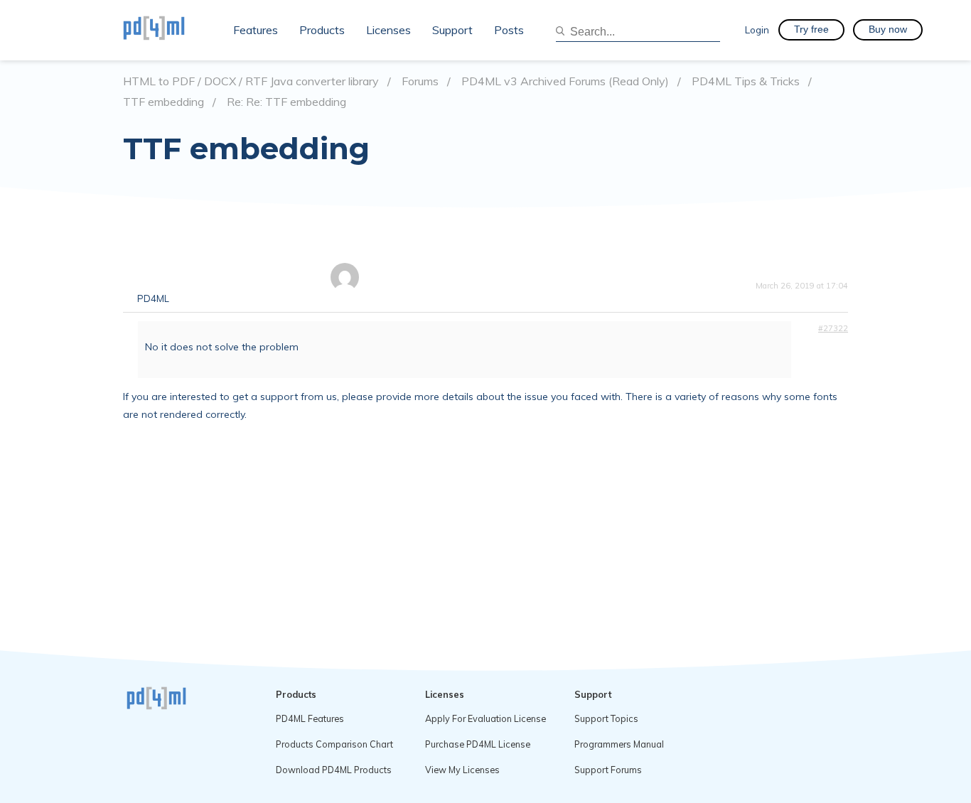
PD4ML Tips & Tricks (746, 81)
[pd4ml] (169, 30)
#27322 (833, 328)
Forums (420, 81)
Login (757, 29)
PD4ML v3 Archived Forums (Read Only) (565, 81)
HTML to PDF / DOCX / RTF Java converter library (251, 81)
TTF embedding (163, 102)
